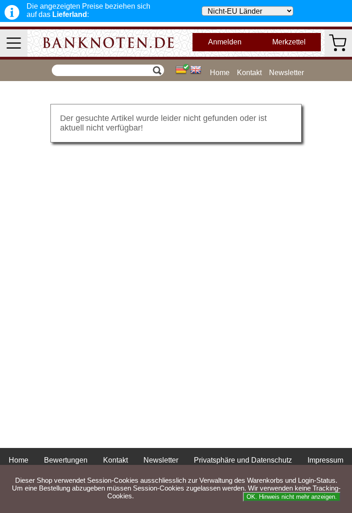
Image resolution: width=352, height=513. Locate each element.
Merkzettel (289, 42)
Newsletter (286, 72)
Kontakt (249, 72)
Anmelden (225, 42)
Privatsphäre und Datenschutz (243, 460)
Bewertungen (66, 460)
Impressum (325, 460)
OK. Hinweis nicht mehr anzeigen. (292, 496)
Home (220, 72)
